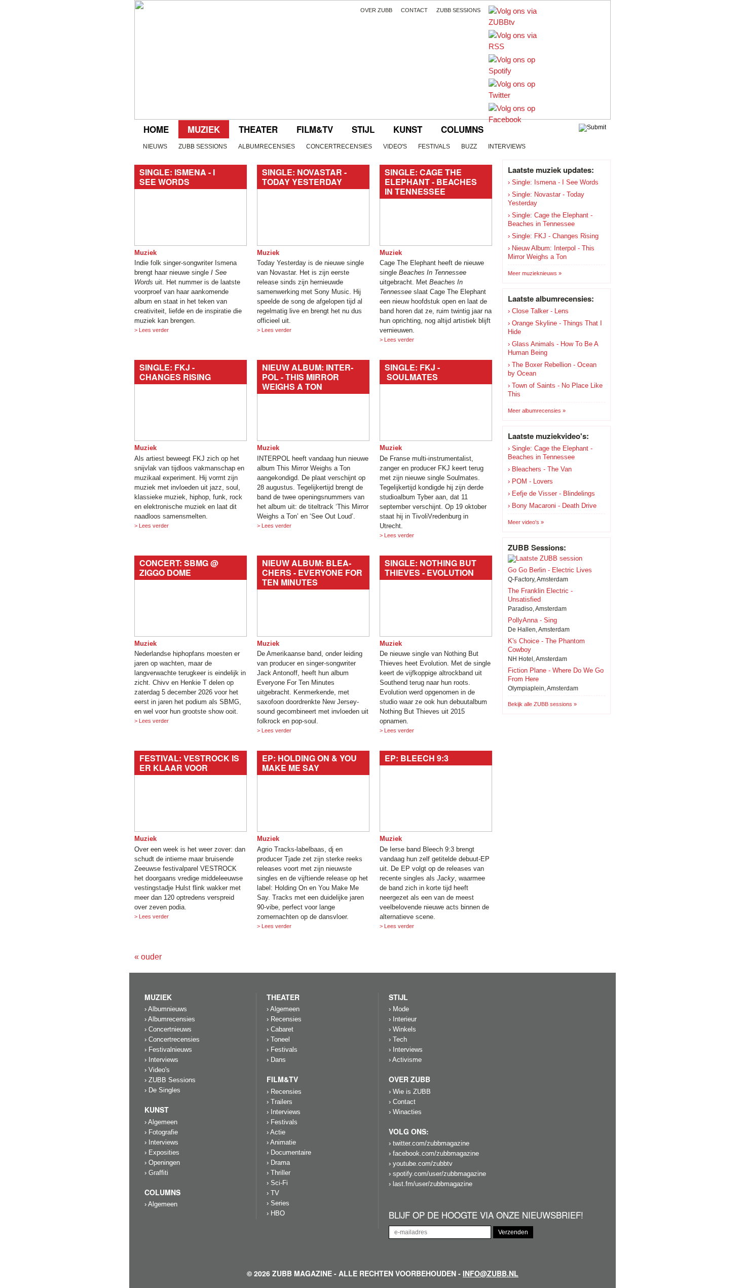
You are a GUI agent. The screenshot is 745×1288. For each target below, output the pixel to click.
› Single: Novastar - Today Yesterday (546, 199)
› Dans (276, 1059)
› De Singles (162, 1090)
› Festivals (282, 1049)
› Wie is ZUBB (410, 1091)
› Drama (278, 1162)
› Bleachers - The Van (540, 469)
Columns (462, 129)
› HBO (276, 1213)
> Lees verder (151, 330)
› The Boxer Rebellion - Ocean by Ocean (552, 369)
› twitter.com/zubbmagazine (429, 1143)
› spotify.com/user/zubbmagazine (437, 1173)
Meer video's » (526, 522)
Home (156, 129)
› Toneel (278, 1039)
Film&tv (314, 129)
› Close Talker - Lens (538, 311)
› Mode (399, 1009)
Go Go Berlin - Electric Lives (550, 570)
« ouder (148, 956)
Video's (395, 146)
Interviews (507, 146)
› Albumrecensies (169, 1019)
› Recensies (284, 1019)
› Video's (157, 1070)
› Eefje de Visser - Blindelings (551, 493)
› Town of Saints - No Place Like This (555, 390)
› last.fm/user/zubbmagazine (430, 1184)
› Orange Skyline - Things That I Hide (555, 327)
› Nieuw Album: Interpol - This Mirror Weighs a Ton (551, 252)
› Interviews (161, 1059)
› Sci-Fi (277, 1183)
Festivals (434, 146)
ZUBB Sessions (202, 146)
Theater (258, 129)
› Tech (398, 1039)
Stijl (363, 129)
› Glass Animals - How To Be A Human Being (553, 348)
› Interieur (403, 1019)
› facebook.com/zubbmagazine (434, 1153)
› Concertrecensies (172, 1039)
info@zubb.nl (490, 1273)
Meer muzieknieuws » (535, 273)
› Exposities (161, 1152)
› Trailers (279, 1102)
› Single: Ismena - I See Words (553, 182)
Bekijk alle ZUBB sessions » (542, 704)
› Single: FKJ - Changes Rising (553, 236)
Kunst (407, 129)
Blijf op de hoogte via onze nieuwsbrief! (486, 1215)
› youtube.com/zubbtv (421, 1163)
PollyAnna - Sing (532, 620)
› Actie (276, 1132)
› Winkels (402, 1029)
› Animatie (281, 1142)
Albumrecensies (266, 146)
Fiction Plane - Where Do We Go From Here (556, 675)
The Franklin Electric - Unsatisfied (540, 595)
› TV (273, 1193)
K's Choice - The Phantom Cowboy (546, 645)
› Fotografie (161, 1132)
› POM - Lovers (530, 481)
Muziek (204, 129)
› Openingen (162, 1162)
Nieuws (155, 146)
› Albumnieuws (165, 1009)
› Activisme (405, 1059)
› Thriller (278, 1172)
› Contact (402, 1102)
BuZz (469, 146)
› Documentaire (289, 1152)
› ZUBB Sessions (170, 1080)
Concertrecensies (339, 146)
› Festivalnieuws (168, 1049)
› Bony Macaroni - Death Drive (552, 505)
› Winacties (405, 1112)
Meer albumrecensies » (537, 411)
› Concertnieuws (168, 1029)
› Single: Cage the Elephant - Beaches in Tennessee (550, 219)
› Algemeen (160, 1122)
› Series (278, 1203)
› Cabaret (280, 1029)
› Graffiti (156, 1172)
